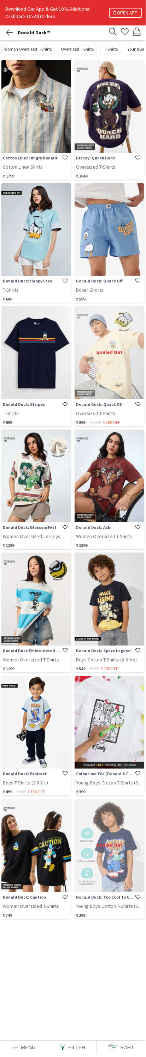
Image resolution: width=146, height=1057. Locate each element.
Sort (127, 1047)
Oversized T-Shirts (77, 49)
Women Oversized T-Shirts (28, 49)
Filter (76, 1047)
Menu (28, 1047)
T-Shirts (111, 49)
